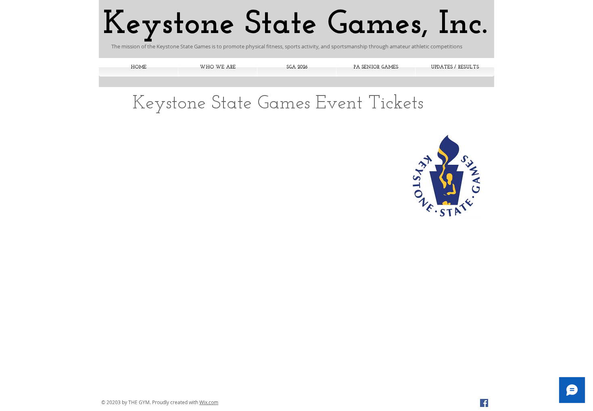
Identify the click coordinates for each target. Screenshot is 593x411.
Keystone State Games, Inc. (295, 25)
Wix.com (208, 402)
